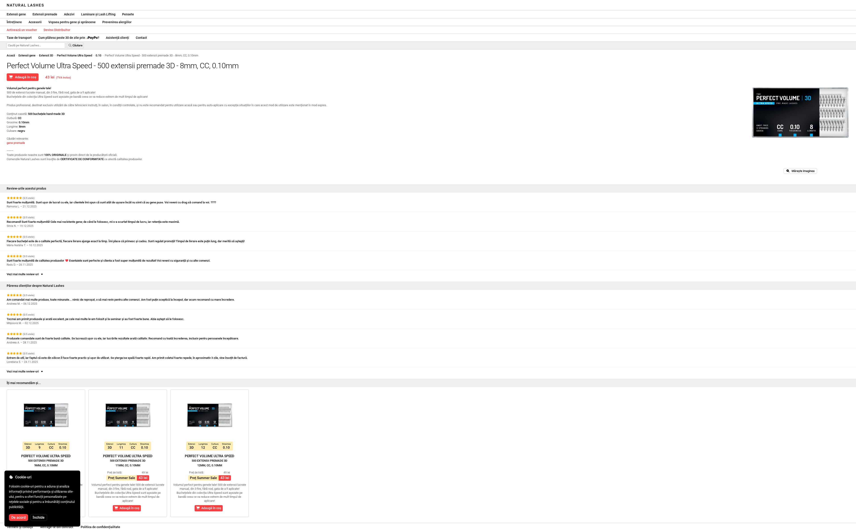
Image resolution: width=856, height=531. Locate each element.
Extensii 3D (46, 55)
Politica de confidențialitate (100, 527)
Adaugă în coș (24, 77)
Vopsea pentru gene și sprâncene (72, 22)
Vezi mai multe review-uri (23, 274)
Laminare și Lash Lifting (98, 14)
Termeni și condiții (20, 527)
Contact (141, 37)
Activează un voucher (22, 30)
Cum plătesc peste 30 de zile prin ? (68, 37)
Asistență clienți (117, 37)
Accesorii (35, 22)
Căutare (77, 45)
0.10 (98, 55)
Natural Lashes (25, 5)
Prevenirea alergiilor (117, 22)
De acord (18, 517)
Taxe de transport (19, 37)
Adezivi (69, 14)
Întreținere (14, 22)
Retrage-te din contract (56, 527)
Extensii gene (16, 14)
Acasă (11, 55)
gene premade (16, 143)
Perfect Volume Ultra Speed (74, 55)
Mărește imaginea (802, 171)
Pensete (128, 14)
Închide (39, 517)
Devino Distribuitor (57, 30)
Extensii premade (45, 14)
